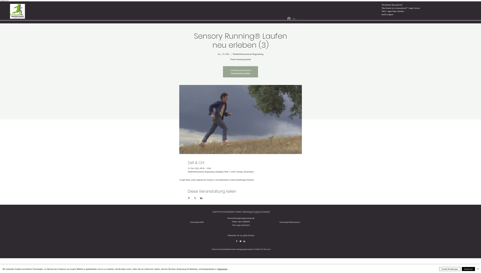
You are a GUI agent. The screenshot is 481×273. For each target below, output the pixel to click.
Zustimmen (468, 269)
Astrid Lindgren (387, 15)
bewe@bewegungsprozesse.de (241, 218)
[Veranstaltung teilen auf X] (195, 198)
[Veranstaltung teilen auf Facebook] (189, 198)
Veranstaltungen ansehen (240, 73)
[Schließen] (477, 269)
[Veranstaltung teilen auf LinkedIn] (201, 198)
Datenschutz (222, 269)
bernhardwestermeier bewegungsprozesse (241, 212)
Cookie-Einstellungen (449, 269)
